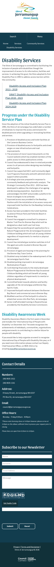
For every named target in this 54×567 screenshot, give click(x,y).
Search (13, 36)
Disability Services (14, 47)
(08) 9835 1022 (9, 378)
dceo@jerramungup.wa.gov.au (23, 348)
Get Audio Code (10, 503)
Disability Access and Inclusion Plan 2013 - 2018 (25, 87)
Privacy (16, 547)
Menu (39, 36)
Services (17, 43)
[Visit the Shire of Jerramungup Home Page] (27, 9)
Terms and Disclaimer (30, 547)
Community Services (35, 43)
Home (5, 43)
